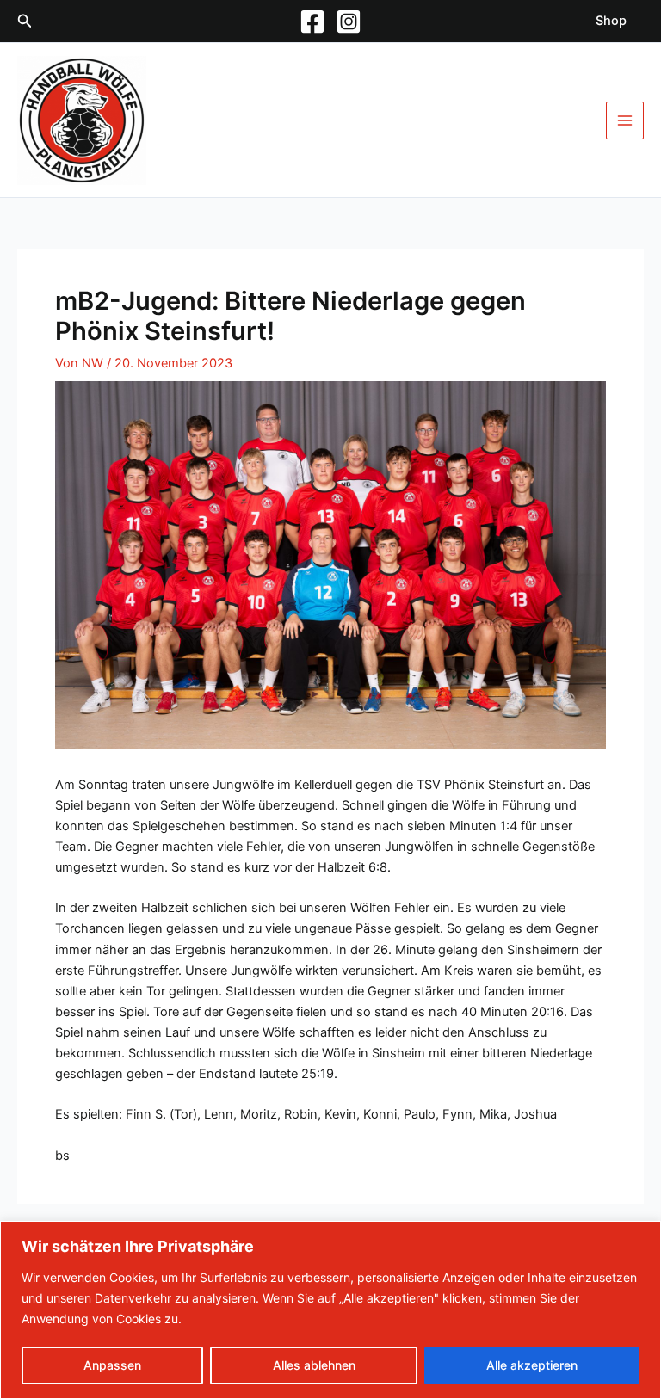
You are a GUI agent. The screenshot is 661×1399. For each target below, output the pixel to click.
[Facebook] (312, 21)
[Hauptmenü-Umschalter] (625, 120)
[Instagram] (348, 21)
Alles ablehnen (314, 1365)
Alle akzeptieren (532, 1365)
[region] (330, 1310)
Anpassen (112, 1365)
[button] (25, 21)
